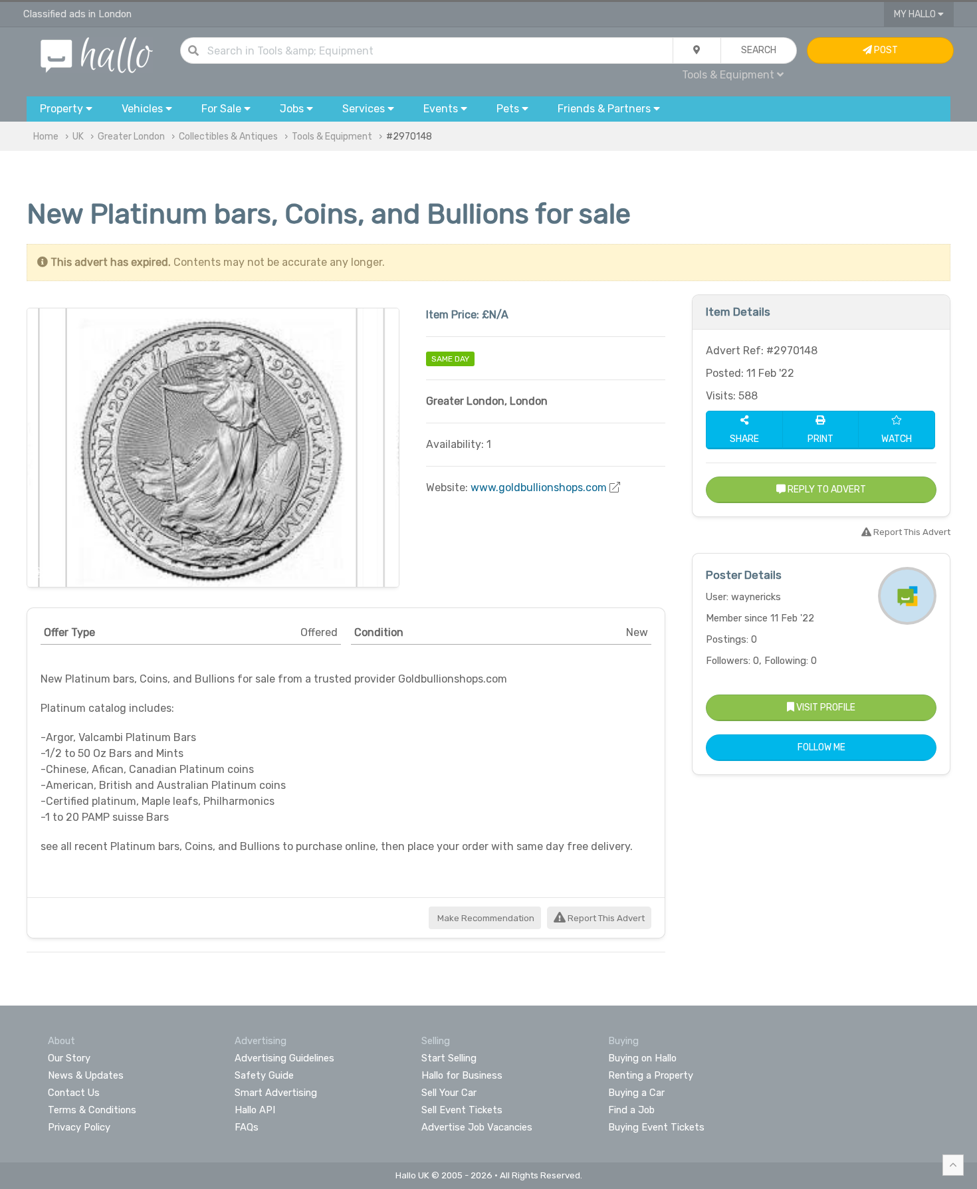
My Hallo (916, 14)
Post (885, 50)
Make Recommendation (484, 918)
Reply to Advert (826, 489)
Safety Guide (264, 1075)
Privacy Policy (79, 1127)
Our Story (69, 1058)
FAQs (247, 1127)
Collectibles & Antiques (228, 136)
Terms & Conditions (92, 1110)
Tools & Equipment (332, 136)
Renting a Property (650, 1075)
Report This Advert (605, 918)
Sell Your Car (449, 1093)
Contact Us (74, 1093)
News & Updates (86, 1075)
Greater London (131, 136)
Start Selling (449, 1058)
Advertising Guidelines (284, 1058)
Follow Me (821, 747)
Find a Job (631, 1110)
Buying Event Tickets (656, 1127)
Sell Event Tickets (461, 1110)
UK (78, 136)
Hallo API (255, 1110)
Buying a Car (636, 1093)
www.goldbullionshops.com (539, 487)
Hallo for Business (461, 1075)
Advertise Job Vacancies (476, 1127)
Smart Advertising (276, 1093)
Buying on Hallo (642, 1058)
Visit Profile (824, 707)
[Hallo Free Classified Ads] (97, 54)
